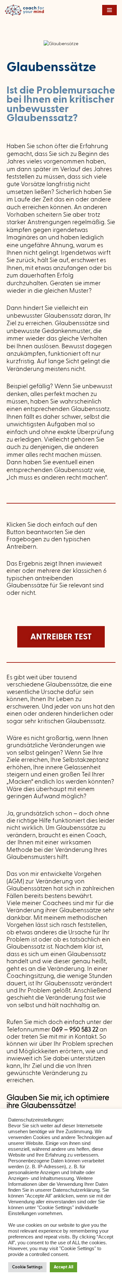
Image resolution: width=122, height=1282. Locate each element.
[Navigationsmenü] (109, 10)
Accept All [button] (63, 1267)
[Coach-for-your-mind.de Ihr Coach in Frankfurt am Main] (26, 10)
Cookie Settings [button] (27, 1267)
